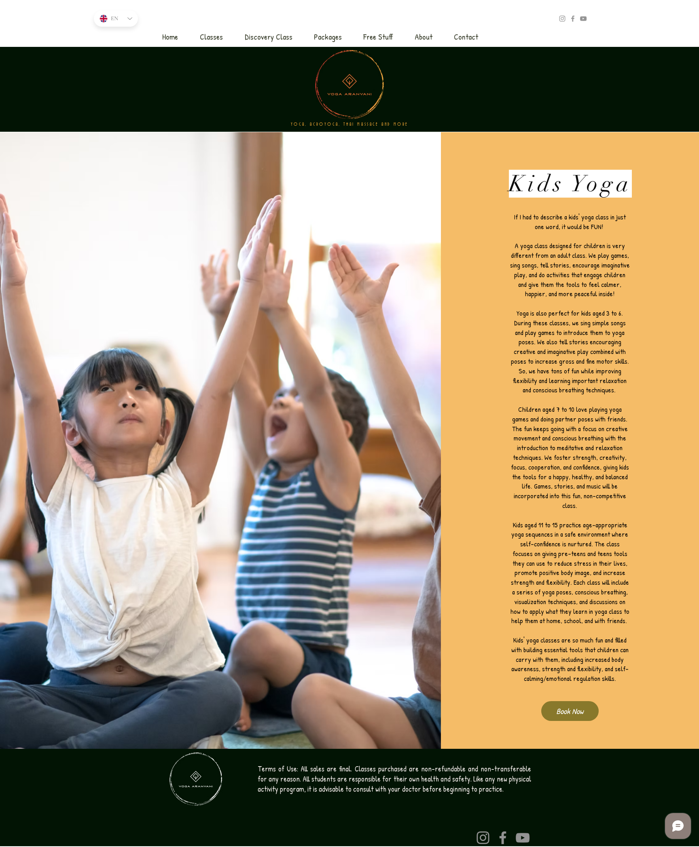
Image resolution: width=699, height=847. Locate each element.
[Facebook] (502, 837)
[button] (211, 37)
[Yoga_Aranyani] (562, 19)
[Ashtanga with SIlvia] (573, 19)
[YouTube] (583, 19)
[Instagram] (482, 837)
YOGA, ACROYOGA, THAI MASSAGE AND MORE (350, 124)
